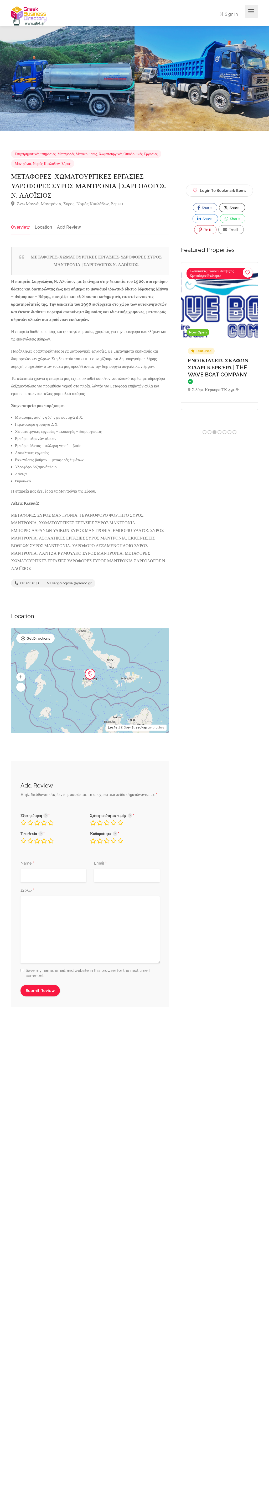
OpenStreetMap (135, 727)
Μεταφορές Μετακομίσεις (77, 154)
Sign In (231, 14)
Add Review (69, 227)
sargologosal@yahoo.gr (71, 583)
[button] (20, 677)
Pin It (207, 230)
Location (43, 227)
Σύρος (66, 163)
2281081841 (29, 583)
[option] (201, 78)
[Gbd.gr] (29, 15)
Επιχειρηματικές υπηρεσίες (35, 154)
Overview (20, 227)
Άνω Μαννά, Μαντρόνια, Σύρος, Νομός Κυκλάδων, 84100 (69, 203)
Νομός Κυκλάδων (46, 163)
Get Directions (38, 638)
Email (100, 863)
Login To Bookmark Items (223, 190)
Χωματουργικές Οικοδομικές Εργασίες (128, 154)
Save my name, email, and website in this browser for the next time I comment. (88, 973)
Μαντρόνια (23, 163)
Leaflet (113, 727)
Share (206, 208)
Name (27, 863)
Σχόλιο (27, 890)
